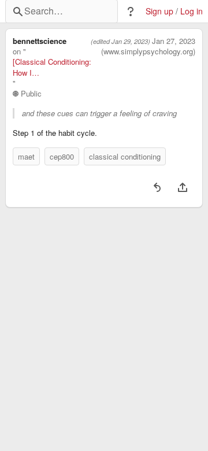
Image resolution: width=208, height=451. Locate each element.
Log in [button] (191, 11)
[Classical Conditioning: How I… (52, 67)
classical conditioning (125, 156)
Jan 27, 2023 (173, 41)
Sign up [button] (159, 11)
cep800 (62, 156)
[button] (130, 11)
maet (26, 156)
